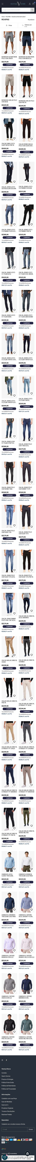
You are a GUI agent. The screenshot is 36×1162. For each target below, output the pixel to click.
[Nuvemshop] (9, 1154)
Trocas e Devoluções (8, 1111)
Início (3, 16)
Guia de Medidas (7, 1102)
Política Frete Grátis (8, 1082)
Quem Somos (6, 1076)
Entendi (29, 1158)
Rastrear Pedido (7, 1114)
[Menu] (2, 4)
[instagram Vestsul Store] (2, 1060)
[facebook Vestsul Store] (6, 1060)
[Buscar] (32, 10)
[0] (33, 4)
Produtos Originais (7, 1108)
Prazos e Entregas (7, 1079)
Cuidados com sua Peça (9, 1098)
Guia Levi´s (5, 1105)
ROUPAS (8, 16)
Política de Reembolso (9, 1086)
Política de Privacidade (9, 1089)
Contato (4, 1073)
